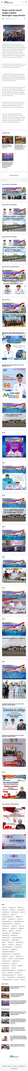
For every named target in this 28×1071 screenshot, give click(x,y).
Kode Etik (9, 1066)
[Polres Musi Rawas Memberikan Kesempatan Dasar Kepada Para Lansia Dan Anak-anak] (20, 140)
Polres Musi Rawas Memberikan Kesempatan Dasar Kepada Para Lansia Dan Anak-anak (20, 147)
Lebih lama (24, 180)
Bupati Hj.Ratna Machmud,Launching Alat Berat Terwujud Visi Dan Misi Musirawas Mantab (18, 1013)
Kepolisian (5, 928)
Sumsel (10, 972)
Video (17, 979)
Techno (20, 974)
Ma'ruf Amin (5, 935)
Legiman (11, 930)
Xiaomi (23, 979)
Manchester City (6, 937)
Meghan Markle (16, 940)
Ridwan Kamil (16, 961)
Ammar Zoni (12, 907)
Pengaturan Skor (6, 954)
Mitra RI (15, 1068)
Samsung (14, 963)
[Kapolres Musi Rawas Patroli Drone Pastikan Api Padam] (7, 140)
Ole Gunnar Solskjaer (7, 947)
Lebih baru (3, 180)
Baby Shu (13, 909)
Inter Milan (17, 923)
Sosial (14, 968)
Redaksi (4, 1066)
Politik (11, 958)
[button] (2, 2)
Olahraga (18, 944)
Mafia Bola (14, 935)
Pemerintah (5, 949)
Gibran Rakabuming (19, 921)
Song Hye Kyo (6, 968)
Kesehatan (14, 928)
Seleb (14, 965)
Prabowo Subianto (19, 958)
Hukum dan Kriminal (7, 923)
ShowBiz (20, 965)
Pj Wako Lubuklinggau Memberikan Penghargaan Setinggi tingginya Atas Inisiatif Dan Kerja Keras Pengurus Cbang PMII (18, 1021)
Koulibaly (21, 928)
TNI (3, 977)
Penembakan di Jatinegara (8, 951)
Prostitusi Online (6, 961)
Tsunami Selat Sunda (7, 979)
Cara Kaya (14, 914)
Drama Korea (11, 919)
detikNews (19, 916)
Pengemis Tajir (17, 954)
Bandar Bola (21, 909)
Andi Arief (20, 907)
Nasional (11, 944)
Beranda (4, 7)
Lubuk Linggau (6, 933)
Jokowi (21, 926)
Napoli (4, 944)
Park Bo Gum (18, 947)
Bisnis (23, 912)
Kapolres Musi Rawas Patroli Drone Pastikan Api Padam (7, 146)
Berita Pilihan (5, 912)
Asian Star (5, 909)
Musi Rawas (19, 942)
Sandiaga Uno (6, 965)
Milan (4, 942)
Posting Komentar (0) (14, 175)
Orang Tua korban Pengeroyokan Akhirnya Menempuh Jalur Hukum (17, 1045)
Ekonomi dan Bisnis (7, 921)
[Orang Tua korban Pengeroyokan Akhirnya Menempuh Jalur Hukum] (5, 1046)
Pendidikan (14, 949)
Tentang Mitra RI (21, 1066)
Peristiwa (5, 956)
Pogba (4, 958)
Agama (4, 907)
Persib (12, 956)
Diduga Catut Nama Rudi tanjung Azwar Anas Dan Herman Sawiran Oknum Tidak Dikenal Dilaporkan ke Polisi (18, 1029)
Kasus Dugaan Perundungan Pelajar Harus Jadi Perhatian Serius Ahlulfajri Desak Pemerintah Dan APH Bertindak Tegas (18, 1038)
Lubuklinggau (16, 933)
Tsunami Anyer (11, 977)
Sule (4, 972)
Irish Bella (14, 926)
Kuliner (4, 930)
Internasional (5, 926)
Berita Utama (15, 912)
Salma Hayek (5, 963)
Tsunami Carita (21, 977)
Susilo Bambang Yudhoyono (9, 974)
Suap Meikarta (21, 970)
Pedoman (15, 1066)
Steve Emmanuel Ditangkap (8, 970)
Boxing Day (5, 914)
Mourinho (11, 942)
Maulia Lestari (6, 940)
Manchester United (17, 937)
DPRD (4, 919)
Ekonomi (20, 919)
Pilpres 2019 (19, 956)
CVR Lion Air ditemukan (8, 916)
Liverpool (18, 930)
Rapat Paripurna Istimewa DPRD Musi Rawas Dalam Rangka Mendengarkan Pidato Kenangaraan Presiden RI (7, 165)
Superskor (18, 972)
